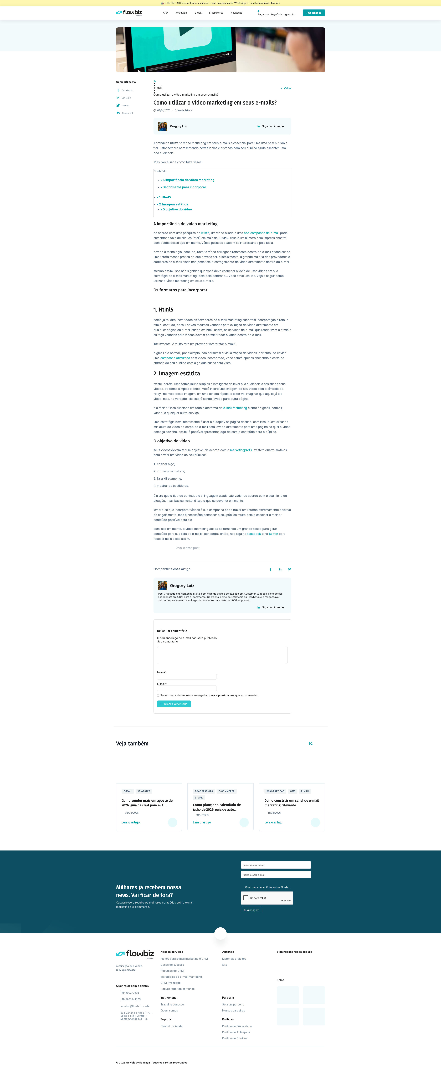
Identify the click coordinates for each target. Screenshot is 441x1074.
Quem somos (169, 1010)
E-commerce (216, 12)
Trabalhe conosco (172, 1004)
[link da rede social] (279, 960)
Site (224, 964)
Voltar (287, 88)
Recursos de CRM (172, 970)
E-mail (198, 12)
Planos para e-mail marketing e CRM (184, 958)
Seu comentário (167, 641)
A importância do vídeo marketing (188, 180)
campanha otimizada (175, 358)
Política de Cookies (234, 1038)
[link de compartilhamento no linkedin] (280, 569)
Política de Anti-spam (236, 1032)
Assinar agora (251, 910)
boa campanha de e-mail (261, 233)
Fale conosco (313, 12)
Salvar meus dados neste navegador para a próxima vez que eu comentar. (209, 695)
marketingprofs (241, 450)
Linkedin (126, 97)
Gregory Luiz (179, 126)
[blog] (129, 13)
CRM (165, 12)
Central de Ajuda (171, 1026)
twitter (274, 534)
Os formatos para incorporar (184, 187)
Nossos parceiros (233, 1010)
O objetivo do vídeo (177, 209)
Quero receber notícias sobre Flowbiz (267, 887)
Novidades (236, 12)
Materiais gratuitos (234, 958)
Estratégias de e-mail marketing (181, 976)
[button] (317, 743)
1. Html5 (165, 197)
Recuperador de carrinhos (177, 988)
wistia (205, 233)
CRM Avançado (171, 982)
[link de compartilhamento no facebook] (271, 569)
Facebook (127, 90)
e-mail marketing (235, 408)
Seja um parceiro (233, 1004)
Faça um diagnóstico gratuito (276, 14)
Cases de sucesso (172, 964)
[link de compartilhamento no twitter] (289, 569)
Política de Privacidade (237, 1026)
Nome (162, 672)
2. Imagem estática (173, 204)
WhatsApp (181, 12)
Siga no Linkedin (273, 126)
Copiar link (128, 113)
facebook (254, 534)
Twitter (125, 105)
